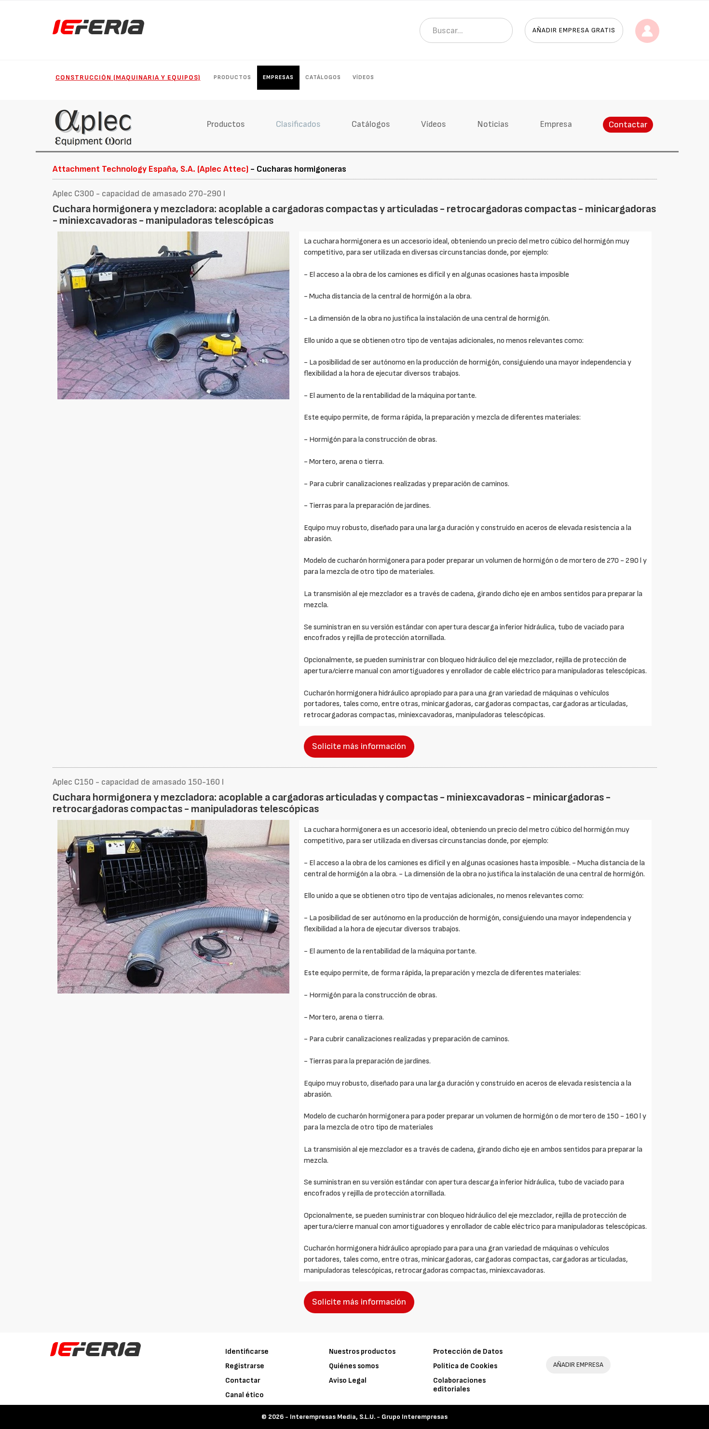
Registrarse (244, 1366)
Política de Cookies (465, 1366)
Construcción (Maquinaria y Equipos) (128, 77)
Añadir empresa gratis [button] (573, 30)
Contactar (628, 125)
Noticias (493, 124)
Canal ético (244, 1395)
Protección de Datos (468, 1351)
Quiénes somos (354, 1366)
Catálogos (323, 77)
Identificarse (247, 1351)
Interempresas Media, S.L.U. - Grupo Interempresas (369, 1417)
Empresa (556, 124)
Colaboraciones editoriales (459, 1385)
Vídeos (363, 77)
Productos (232, 77)
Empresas (278, 77)
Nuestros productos (362, 1351)
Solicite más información (359, 746)
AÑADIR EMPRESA (578, 1365)
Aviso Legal (348, 1380)
